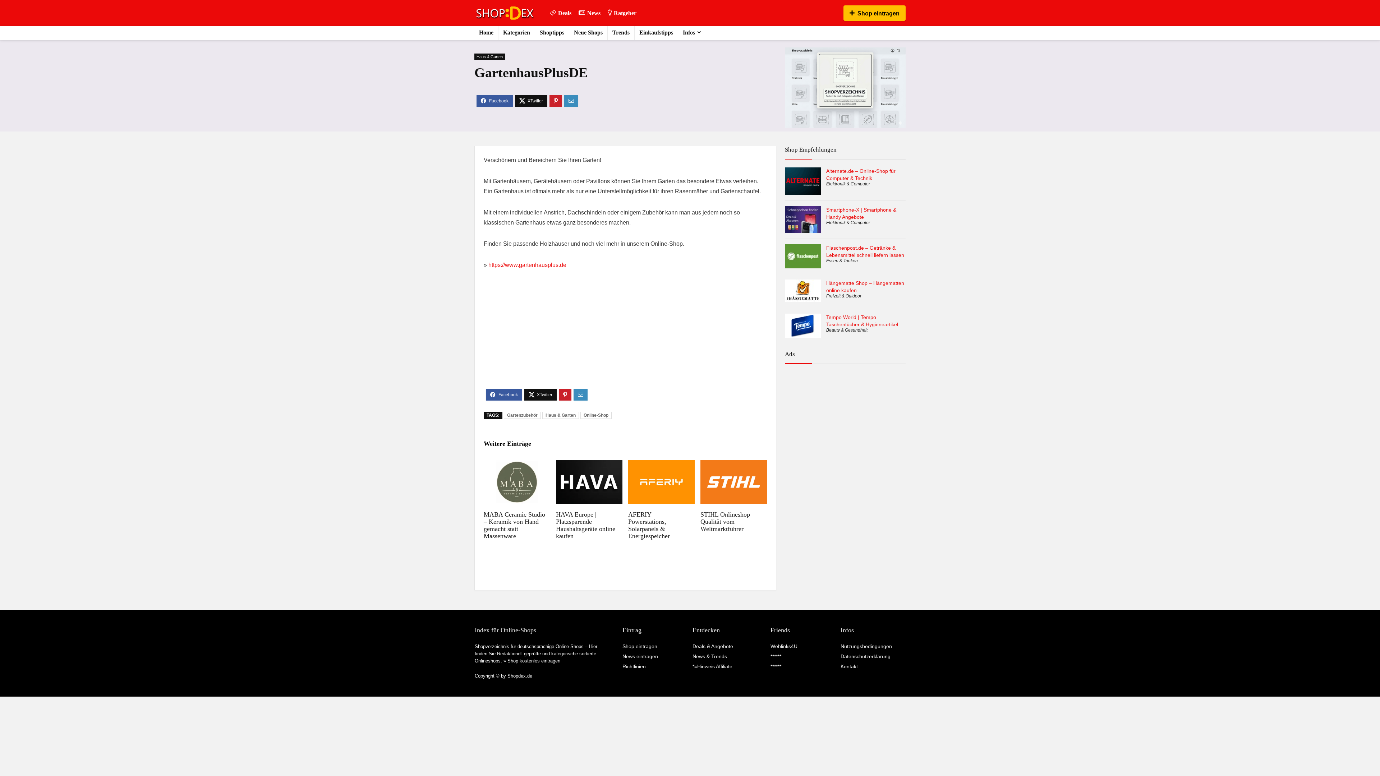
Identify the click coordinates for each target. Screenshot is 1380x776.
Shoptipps (552, 32)
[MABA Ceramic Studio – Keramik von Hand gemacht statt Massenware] (517, 465)
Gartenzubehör (522, 415)
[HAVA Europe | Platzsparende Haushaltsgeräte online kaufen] (589, 465)
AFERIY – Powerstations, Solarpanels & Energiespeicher (649, 525)
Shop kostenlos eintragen (533, 661)
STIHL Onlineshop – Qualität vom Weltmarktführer (727, 521)
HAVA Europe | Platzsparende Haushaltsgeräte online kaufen (585, 525)
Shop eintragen (878, 13)
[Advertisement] (625, 335)
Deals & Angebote (713, 646)
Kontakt (849, 666)
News (594, 13)
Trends (621, 32)
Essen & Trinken (842, 260)
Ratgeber (625, 13)
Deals (564, 13)
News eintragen (640, 656)
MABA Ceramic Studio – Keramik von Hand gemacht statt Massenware (514, 525)
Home (486, 32)
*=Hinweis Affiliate (712, 666)
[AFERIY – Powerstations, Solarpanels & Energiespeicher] (661, 465)
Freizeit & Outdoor (843, 296)
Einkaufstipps (656, 32)
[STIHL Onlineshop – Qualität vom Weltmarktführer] (733, 465)
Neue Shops (588, 32)
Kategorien (516, 32)
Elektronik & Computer (848, 183)
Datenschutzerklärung (866, 656)
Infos (689, 32)
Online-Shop (596, 415)
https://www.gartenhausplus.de (527, 265)
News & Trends (710, 656)
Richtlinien (634, 666)
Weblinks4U (783, 646)
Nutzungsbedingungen (866, 646)
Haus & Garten (490, 57)
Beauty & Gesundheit (847, 330)
